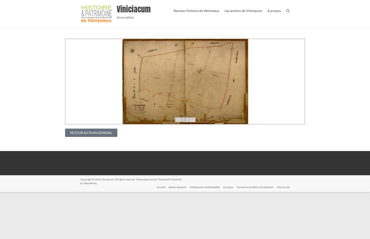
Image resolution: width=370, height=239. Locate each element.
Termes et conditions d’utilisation (255, 187)
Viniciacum (134, 9)
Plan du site (283, 187)
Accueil (161, 187)
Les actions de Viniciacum (243, 11)
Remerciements (177, 187)
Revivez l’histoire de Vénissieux (196, 11)
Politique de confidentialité (205, 187)
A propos (274, 11)
